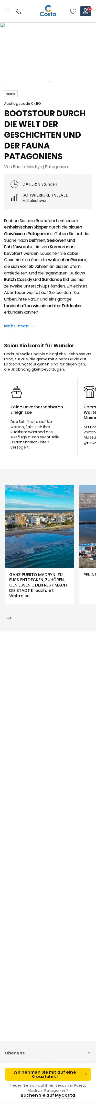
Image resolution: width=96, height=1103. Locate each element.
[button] (73, 11)
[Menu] (8, 11)
